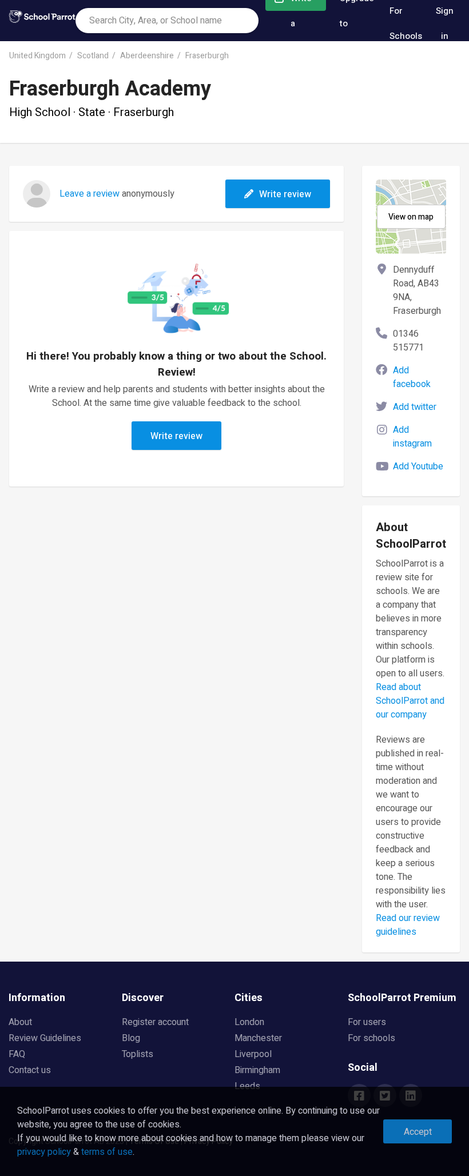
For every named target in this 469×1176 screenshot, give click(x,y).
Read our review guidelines (408, 925)
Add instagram (412, 437)
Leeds (247, 1086)
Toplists (137, 1054)
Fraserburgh (207, 56)
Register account (155, 1022)
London (249, 1022)
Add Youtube (418, 466)
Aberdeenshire (147, 56)
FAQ (17, 1054)
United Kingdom (37, 56)
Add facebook (412, 377)
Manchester (258, 1038)
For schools (371, 1038)
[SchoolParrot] (42, 20)
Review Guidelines (45, 1038)
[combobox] (167, 20)
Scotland (93, 56)
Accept (418, 1132)
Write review (285, 194)
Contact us (30, 1070)
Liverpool (253, 1054)
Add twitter (414, 407)
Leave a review (89, 194)
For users (367, 1022)
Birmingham (257, 1070)
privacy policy (44, 1152)
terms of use (107, 1152)
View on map (411, 217)
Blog (131, 1038)
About (20, 1022)
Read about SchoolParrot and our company (410, 700)
